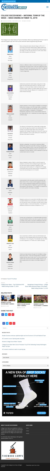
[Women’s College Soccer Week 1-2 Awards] (41, 299)
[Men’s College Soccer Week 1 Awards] (24, 299)
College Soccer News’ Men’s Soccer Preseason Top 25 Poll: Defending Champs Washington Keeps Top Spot (24, 345)
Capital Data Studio (35, 465)
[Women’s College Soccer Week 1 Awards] (8, 298)
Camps (27, 430)
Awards (27, 433)
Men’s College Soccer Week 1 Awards (23, 304)
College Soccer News (7, 20)
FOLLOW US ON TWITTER (9, 1)
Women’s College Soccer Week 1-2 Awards (41, 304)
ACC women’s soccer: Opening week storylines (13, 338)
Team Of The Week (27, 20)
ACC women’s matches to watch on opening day (13, 349)
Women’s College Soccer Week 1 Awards (7, 303)
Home (27, 428)
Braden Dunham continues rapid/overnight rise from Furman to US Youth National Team (24, 335)
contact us (10, 438)
